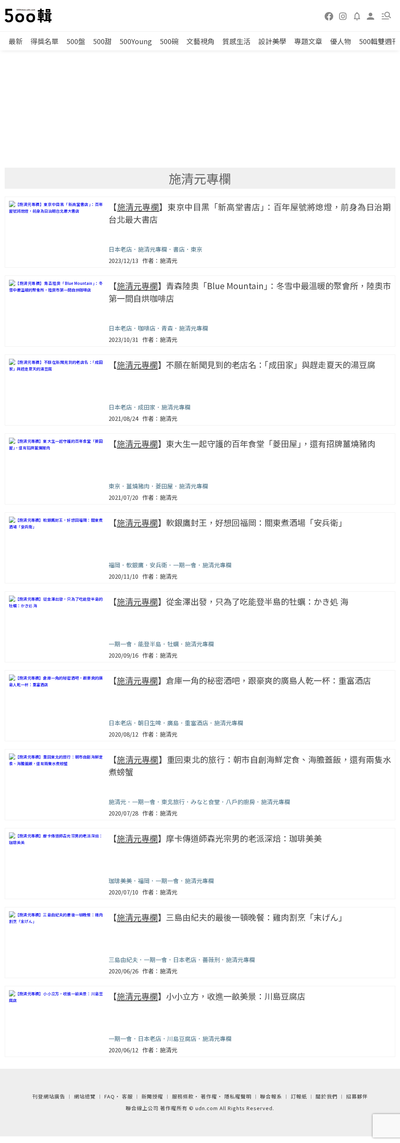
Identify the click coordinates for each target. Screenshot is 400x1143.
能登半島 (149, 644)
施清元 (117, 802)
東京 (196, 249)
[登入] (370, 15)
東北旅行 (173, 802)
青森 (167, 328)
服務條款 (183, 1096)
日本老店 (120, 249)
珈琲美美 (120, 880)
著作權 (209, 1096)
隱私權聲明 (238, 1096)
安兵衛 (158, 565)
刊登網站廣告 (48, 1096)
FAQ (109, 1096)
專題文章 (308, 41)
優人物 (340, 41)
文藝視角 (200, 41)
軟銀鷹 (135, 565)
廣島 (173, 723)
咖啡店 (146, 328)
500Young (136, 41)
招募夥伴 (357, 1096)
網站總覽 (85, 1096)
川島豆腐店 (181, 1038)
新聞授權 (152, 1096)
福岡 (114, 565)
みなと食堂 (205, 802)
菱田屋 (164, 486)
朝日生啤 (149, 723)
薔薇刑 (211, 959)
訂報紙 (299, 1096)
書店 (179, 249)
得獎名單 (44, 41)
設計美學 (272, 41)
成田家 (146, 407)
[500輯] (29, 16)
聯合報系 (271, 1096)
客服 (127, 1096)
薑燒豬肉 (138, 486)
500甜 (102, 41)
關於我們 (327, 1096)
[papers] (357, 15)
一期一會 (184, 565)
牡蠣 (173, 644)
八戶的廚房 (240, 802)
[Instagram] (343, 15)
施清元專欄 (152, 249)
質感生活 (236, 41)
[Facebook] (329, 15)
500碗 (169, 41)
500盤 (75, 41)
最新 (16, 41)
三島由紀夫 (123, 959)
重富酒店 (196, 723)
